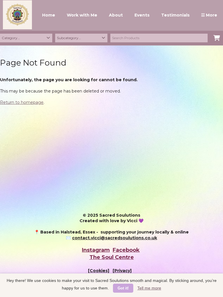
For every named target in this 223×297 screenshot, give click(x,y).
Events (142, 15)
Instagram (96, 250)
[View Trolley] (217, 38)
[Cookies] (98, 270)
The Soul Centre (111, 257)
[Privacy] (122, 270)
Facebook (126, 250)
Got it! (123, 288)
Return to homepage (22, 102)
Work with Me (82, 15)
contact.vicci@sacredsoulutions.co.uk (114, 237)
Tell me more (149, 288)
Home (48, 15)
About (116, 15)
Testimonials (175, 15)
